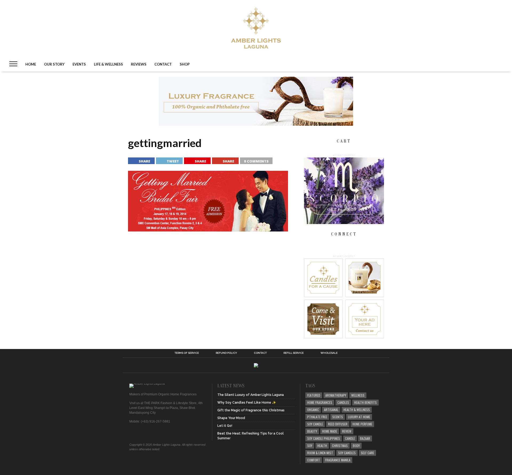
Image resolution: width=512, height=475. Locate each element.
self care (367, 452)
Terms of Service (186, 353)
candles (343, 402)
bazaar (365, 438)
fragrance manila (337, 460)
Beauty (312, 431)
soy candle (315, 424)
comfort (313, 460)
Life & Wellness (108, 64)
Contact (163, 64)
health (322, 445)
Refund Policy (226, 353)
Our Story (54, 64)
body (356, 445)
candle (350, 438)
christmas (340, 445)
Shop (185, 64)
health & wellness (356, 409)
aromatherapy (335, 395)
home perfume (362, 424)
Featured (313, 395)
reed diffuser (337, 424)
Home (30, 64)
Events (79, 64)
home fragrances (319, 402)
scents (337, 417)
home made (329, 431)
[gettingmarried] (208, 230)
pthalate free (317, 417)
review (346, 431)
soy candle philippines (323, 438)
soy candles (347, 452)
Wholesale (329, 353)
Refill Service (293, 353)
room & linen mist (320, 452)
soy (309, 445)
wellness (358, 395)
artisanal (331, 409)
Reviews (138, 64)
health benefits (365, 402)
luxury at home (359, 417)
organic (313, 409)
